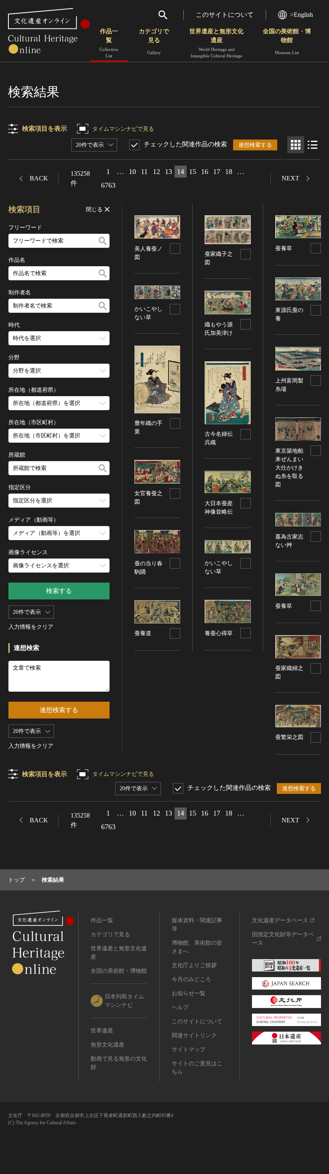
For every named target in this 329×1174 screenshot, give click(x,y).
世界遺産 (102, 1031)
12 (156, 172)
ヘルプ (180, 1007)
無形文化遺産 (107, 1045)
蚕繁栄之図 (289, 737)
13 (168, 172)
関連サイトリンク (194, 1035)
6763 (108, 185)
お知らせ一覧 (188, 993)
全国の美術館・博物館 (287, 41)
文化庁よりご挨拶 (194, 965)
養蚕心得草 (219, 633)
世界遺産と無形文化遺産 (216, 43)
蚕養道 (142, 633)
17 (216, 172)
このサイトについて (225, 14)
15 (192, 172)
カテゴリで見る (154, 41)
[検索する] (103, 241)
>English (301, 14)
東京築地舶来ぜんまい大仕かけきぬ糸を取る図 (289, 468)
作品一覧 (109, 43)
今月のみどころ (191, 979)
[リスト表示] (312, 144)
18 (228, 172)
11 (144, 172)
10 (132, 172)
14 (180, 172)
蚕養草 (283, 248)
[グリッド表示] (295, 144)
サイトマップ (188, 1049)
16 (204, 172)
